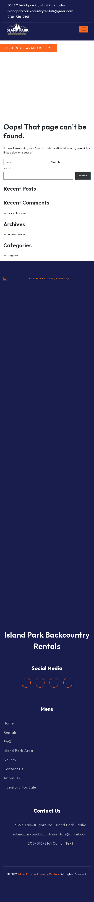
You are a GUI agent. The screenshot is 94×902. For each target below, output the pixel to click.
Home (8, 723)
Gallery (9, 759)
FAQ (7, 741)
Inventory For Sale (19, 787)
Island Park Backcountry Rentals (39, 874)
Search (7, 168)
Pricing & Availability (28, 48)
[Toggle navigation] (84, 29)
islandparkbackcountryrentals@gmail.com (40, 11)
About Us (11, 778)
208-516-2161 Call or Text (50, 843)
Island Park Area (18, 750)
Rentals (10, 732)
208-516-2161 (18, 16)
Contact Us (13, 769)
